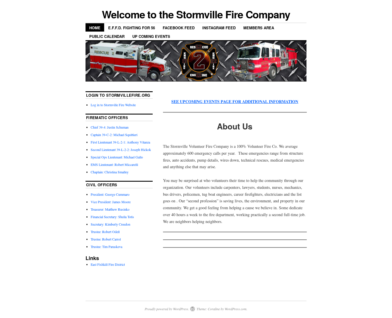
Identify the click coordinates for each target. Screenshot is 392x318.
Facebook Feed (179, 27)
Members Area (258, 27)
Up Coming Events (151, 36)
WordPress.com (236, 309)
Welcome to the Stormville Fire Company (196, 14)
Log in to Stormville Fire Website (113, 104)
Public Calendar (107, 36)
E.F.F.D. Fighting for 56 (131, 27)
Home (94, 27)
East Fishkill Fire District (108, 264)
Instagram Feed (219, 27)
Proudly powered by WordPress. (167, 309)
